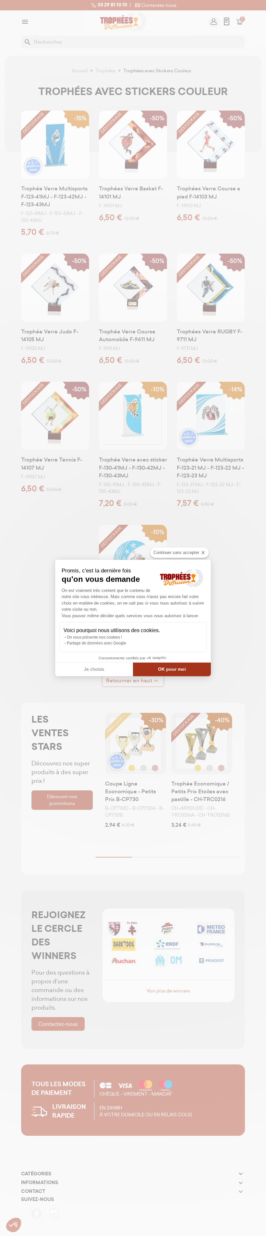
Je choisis (94, 669)
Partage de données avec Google (96, 643)
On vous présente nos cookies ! (94, 637)
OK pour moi (172, 669)
